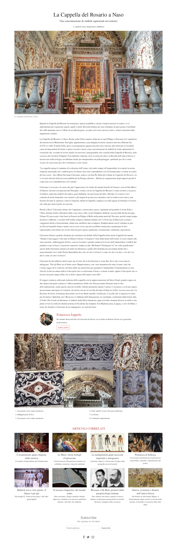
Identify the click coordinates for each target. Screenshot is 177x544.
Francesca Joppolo (95, 27)
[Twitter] (88, 537)
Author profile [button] (63, 327)
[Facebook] (84, 537)
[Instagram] (93, 537)
